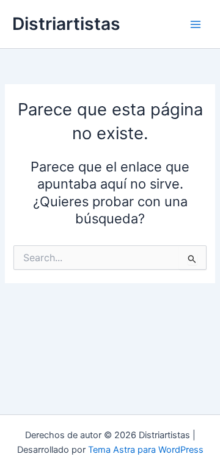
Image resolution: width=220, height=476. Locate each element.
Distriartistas (66, 23)
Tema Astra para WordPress (146, 449)
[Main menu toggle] (195, 24)
